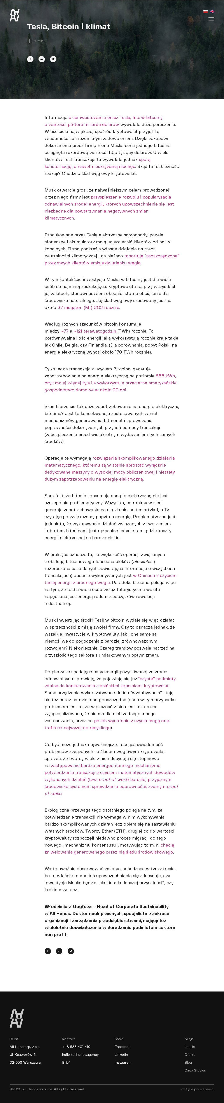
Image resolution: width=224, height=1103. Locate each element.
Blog (188, 1062)
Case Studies (195, 1070)
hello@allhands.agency (80, 1054)
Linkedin (121, 1054)
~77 (64, 331)
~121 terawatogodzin (95, 331)
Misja (189, 1039)
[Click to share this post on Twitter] (53, 59)
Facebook (123, 1047)
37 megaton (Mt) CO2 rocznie (88, 308)
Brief (66, 1062)
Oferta (190, 1054)
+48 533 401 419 (76, 1047)
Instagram (123, 1062)
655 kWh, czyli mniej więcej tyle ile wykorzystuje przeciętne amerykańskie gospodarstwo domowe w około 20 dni (111, 383)
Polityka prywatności (197, 1089)
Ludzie (190, 1047)
